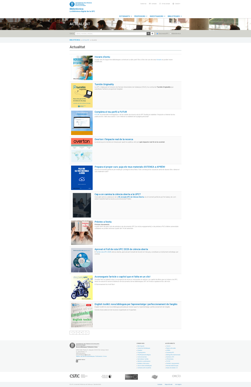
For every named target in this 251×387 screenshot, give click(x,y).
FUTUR (97, 115)
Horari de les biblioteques (145, 365)
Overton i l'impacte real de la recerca (114, 139)
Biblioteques (175, 16)
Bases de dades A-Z (172, 367)
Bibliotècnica (176, 33)
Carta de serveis (142, 357)
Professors (140, 16)
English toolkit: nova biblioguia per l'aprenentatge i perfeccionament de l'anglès (136, 304)
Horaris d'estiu (102, 57)
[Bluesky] (77, 361)
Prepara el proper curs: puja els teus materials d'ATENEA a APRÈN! (130, 166)
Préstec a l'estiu (103, 221)
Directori (140, 350)
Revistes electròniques (172, 365)
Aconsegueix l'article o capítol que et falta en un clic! (122, 276)
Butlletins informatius (143, 363)
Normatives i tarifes (143, 359)
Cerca (72, 33)
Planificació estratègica (144, 354)
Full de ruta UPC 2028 (103, 252)
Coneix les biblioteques (144, 348)
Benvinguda (141, 346)
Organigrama (141, 352)
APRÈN (168, 350)
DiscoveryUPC (163, 33)
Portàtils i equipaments (172, 363)
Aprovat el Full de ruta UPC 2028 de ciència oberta (121, 249)
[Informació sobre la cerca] (152, 33)
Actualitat (85, 40)
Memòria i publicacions (144, 361)
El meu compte (164, 4)
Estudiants (125, 16)
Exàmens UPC (170, 357)
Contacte (152, 4)
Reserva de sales (171, 348)
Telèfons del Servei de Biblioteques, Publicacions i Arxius (91, 356)
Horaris (168, 346)
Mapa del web (168, 384)
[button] (176, 3)
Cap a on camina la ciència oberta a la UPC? (118, 194)
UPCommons (169, 359)
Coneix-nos (143, 3)
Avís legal (177, 384)
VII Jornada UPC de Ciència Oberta (131, 197)
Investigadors (157, 16)
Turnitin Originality (104, 84)
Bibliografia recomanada (173, 354)
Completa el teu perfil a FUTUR (111, 112)
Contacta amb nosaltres (144, 367)
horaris (159, 60)
